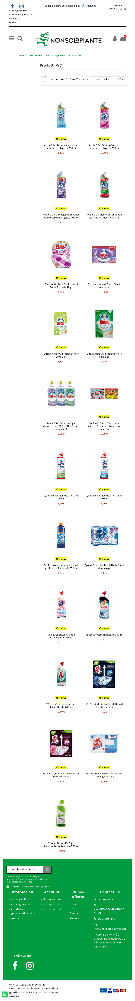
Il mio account (52, 899)
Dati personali (52, 904)
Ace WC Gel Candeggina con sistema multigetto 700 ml (104, 147)
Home (12, 22)
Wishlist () (119, 9)
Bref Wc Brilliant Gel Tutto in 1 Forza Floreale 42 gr (61, 286)
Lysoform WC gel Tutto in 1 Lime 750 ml (61, 497)
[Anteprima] (64, 140)
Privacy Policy (19, 899)
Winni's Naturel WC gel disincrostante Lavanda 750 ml (61, 845)
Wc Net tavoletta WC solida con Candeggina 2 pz (104, 775)
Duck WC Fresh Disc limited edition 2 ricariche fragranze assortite (104, 426)
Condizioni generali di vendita (23, 911)
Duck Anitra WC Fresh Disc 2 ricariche (104, 286)
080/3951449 (106, 918)
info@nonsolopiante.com (110, 928)
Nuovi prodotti (75, 906)
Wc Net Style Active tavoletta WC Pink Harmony (61, 775)
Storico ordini (52, 909)
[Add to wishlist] (58, 140)
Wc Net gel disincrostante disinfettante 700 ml (61, 706)
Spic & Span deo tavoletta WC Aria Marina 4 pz (104, 567)
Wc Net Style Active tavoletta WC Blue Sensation (104, 706)
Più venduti (77, 918)
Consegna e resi (18, 10)
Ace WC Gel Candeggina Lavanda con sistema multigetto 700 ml (61, 216)
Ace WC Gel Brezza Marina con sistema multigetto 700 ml (61, 147)
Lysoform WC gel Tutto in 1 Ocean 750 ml (104, 497)
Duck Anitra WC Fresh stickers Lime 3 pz (61, 355)
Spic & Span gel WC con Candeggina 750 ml (61, 636)
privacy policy (43, 886)
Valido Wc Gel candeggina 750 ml (104, 634)
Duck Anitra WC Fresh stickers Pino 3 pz (104, 355)
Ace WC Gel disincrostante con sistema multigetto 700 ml (104, 216)
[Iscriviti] (47, 869)
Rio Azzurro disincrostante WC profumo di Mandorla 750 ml (61, 567)
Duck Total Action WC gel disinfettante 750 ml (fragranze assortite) (61, 426)
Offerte (74, 913)
